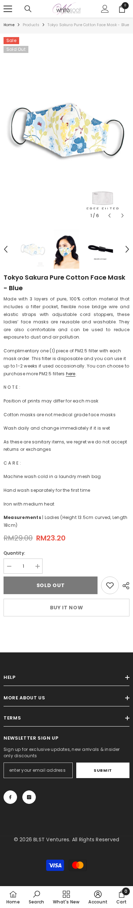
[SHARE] (124, 585)
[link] (110, 585)
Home (9, 25)
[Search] (28, 9)
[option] (66, 129)
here (71, 374)
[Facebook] (10, 797)
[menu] (8, 9)
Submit (103, 770)
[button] (109, 215)
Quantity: (14, 553)
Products (31, 25)
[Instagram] (29, 797)
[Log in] (105, 9)
